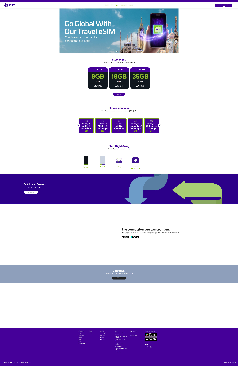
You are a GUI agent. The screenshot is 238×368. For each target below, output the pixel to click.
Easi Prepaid (102, 335)
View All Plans (118, 94)
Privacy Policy (234, 362)
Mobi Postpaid (103, 333)
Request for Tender (133, 335)
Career (131, 333)
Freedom (102, 337)
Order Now (219, 5)
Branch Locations (82, 335)
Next (159, 125)
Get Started (30, 192)
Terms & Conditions (227, 362)
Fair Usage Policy (118, 346)
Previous (78, 125)
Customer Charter (82, 343)
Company (80, 333)
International (102, 339)
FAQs (80, 339)
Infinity (90, 333)
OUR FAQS (118, 278)
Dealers (80, 337)
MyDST (228, 5)
